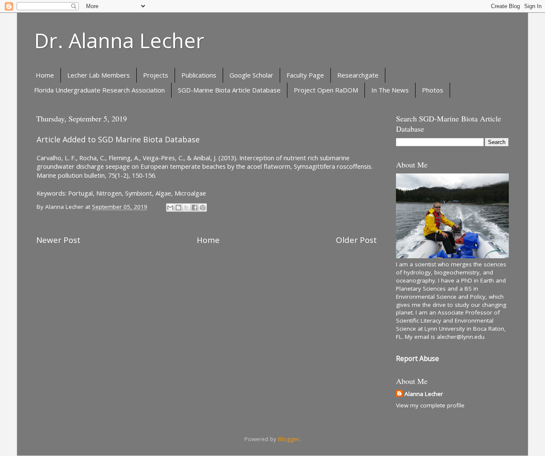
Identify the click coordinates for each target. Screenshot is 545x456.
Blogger (288, 439)
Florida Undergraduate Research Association (99, 90)
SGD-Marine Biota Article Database (229, 90)
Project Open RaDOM (326, 90)
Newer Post (58, 239)
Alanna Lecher (423, 394)
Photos (432, 90)
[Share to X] (186, 207)
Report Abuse (417, 358)
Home (45, 75)
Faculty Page (305, 75)
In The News (390, 90)
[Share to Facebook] (194, 207)
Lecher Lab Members (98, 75)
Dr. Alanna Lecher (119, 40)
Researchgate (358, 75)
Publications (198, 75)
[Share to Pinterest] (202, 207)
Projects (155, 75)
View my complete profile (430, 405)
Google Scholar (251, 75)
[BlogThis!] (178, 207)
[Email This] (170, 207)
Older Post (356, 239)
